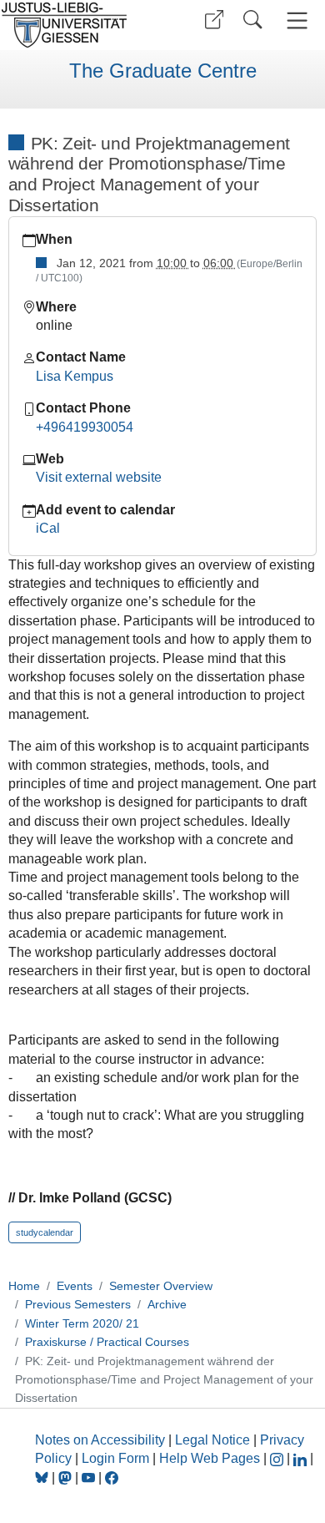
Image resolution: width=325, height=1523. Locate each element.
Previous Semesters (78, 1304)
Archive (167, 1304)
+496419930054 (84, 427)
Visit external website (99, 477)
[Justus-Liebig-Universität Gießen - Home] (79, 25)
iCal (48, 528)
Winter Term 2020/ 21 (82, 1323)
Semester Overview (160, 1286)
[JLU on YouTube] (90, 1477)
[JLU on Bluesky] (43, 1477)
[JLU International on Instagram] (278, 1458)
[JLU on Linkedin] (301, 1458)
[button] (214, 20)
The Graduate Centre (163, 71)
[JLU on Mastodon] (66, 1477)
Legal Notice (212, 1440)
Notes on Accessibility (101, 1440)
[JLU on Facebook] (111, 1477)
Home (24, 1286)
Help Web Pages (209, 1458)
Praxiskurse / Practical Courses (107, 1341)
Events (74, 1286)
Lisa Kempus (74, 376)
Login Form (115, 1458)
